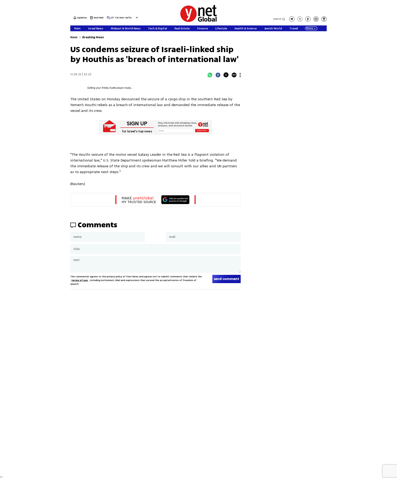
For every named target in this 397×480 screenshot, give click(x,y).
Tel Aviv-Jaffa (123, 17)
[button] (136, 17)
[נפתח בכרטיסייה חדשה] (291, 19)
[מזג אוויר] (108, 18)
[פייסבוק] (308, 19)
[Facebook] (217, 74)
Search (277, 19)
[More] (240, 74)
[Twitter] (226, 74)
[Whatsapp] (209, 74)
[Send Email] (234, 74)
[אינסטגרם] (316, 19)
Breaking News (93, 37)
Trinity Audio (109, 87)
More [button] (309, 28)
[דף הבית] (198, 21)
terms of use (79, 280)
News (74, 37)
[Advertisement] (366, 62)
